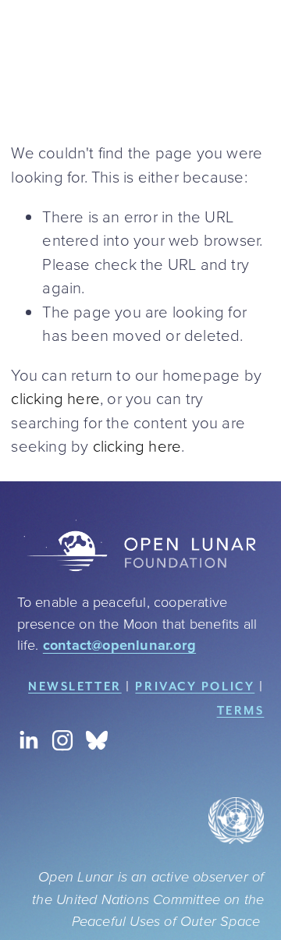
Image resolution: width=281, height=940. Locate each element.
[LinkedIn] (28, 740)
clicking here (55, 398)
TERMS (241, 710)
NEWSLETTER (75, 686)
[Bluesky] (97, 740)
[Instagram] (62, 740)
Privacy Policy (194, 686)
